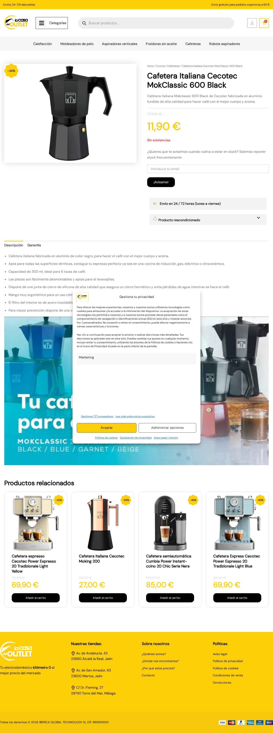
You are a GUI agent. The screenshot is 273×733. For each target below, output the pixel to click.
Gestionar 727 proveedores (97, 416)
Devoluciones (222, 682)
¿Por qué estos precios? (158, 668)
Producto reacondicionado (179, 220)
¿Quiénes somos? (154, 654)
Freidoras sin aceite (161, 44)
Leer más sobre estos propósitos (135, 416)
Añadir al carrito (36, 598)
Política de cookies (106, 437)
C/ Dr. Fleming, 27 (89, 687)
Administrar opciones (167, 428)
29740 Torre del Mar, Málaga (93, 693)
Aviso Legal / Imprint (166, 437)
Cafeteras (193, 44)
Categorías (57, 23)
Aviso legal (220, 654)
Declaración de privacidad (136, 437)
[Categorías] (41, 23)
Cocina (160, 66)
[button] (208, 219)
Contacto (148, 675)
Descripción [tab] (13, 245)
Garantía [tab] (34, 245)
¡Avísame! (161, 182)
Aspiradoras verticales (119, 44)
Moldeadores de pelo (76, 44)
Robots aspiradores (224, 44)
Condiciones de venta (228, 675)
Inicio (150, 66)
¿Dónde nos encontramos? (160, 661)
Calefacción (42, 44)
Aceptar (107, 428)
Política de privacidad (228, 661)
